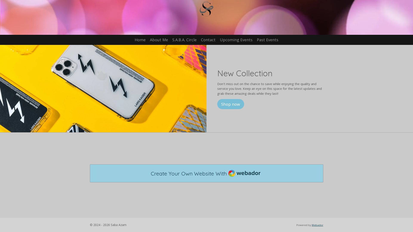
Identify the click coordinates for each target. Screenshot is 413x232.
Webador (317, 225)
